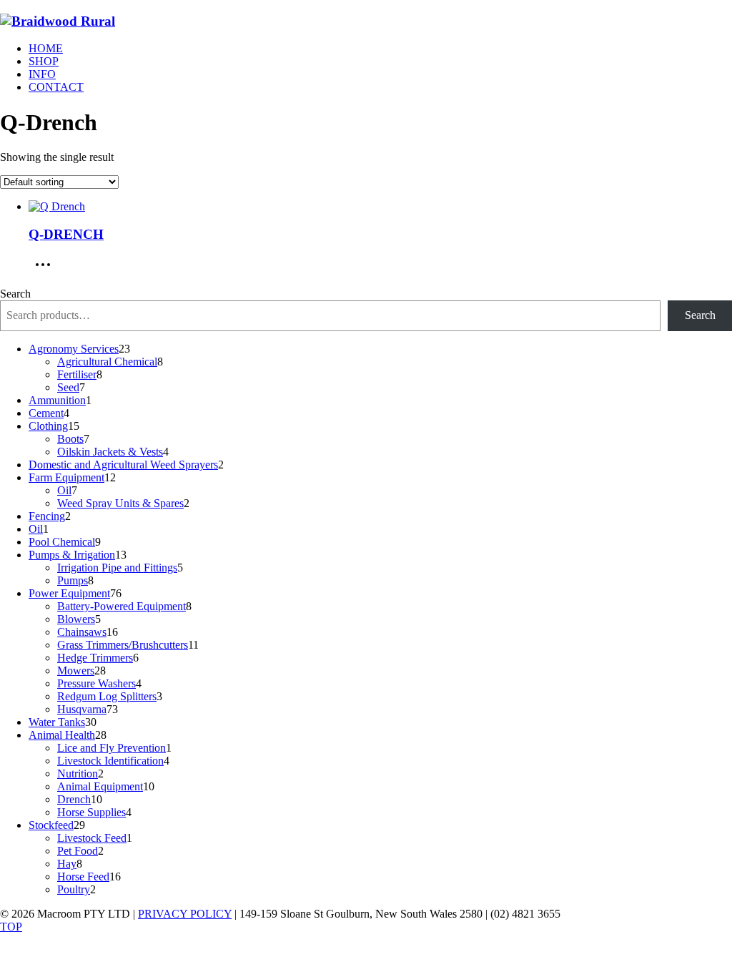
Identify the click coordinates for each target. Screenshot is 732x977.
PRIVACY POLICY (185, 914)
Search (15, 294)
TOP (11, 926)
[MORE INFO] (46, 269)
